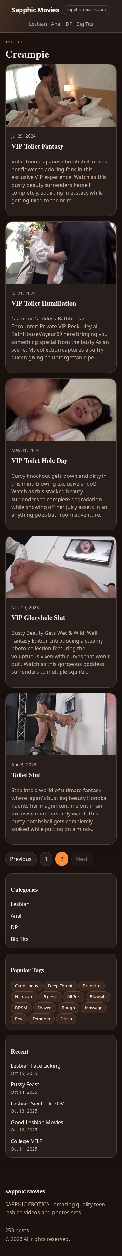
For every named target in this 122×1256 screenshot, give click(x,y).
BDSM (21, 1007)
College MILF (26, 1141)
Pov (18, 1018)
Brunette (91, 986)
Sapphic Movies (35, 10)
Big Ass (50, 996)
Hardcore (24, 996)
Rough (68, 1007)
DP (69, 23)
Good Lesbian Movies (37, 1122)
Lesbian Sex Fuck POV (37, 1103)
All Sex (73, 996)
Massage (93, 1007)
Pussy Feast (25, 1084)
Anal (56, 23)
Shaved (44, 1007)
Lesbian (38, 23)
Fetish (66, 1018)
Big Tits (84, 23)
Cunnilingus (26, 986)
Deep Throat (60, 986)
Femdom (41, 1018)
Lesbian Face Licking (36, 1065)
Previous (21, 859)
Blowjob (98, 996)
